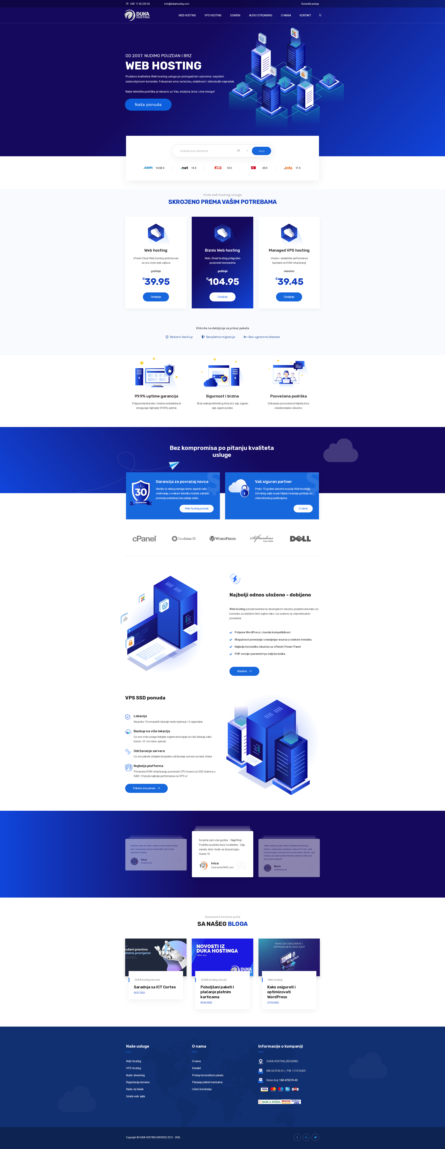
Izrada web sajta (135, 1096)
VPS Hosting (133, 1068)
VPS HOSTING (212, 15)
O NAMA (286, 15)
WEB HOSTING (187, 15)
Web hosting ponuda (196, 508)
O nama (303, 508)
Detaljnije (156, 296)
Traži (261, 151)
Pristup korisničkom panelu (207, 1075)
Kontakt (196, 1068)
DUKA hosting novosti (147, 979)
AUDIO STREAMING (260, 15)
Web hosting (275, 979)
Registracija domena (137, 1082)
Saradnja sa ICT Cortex (155, 987)
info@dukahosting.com (176, 3)
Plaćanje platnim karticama (207, 1082)
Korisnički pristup (310, 3)
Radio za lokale (135, 1089)
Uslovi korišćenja (201, 1089)
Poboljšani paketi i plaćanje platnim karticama (217, 992)
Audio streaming (135, 1075)
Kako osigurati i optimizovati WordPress (281, 992)
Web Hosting (133, 1061)
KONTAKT (305, 15)
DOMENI (235, 15)
